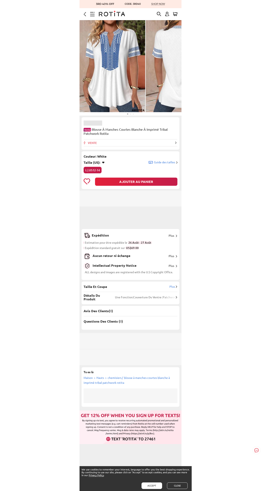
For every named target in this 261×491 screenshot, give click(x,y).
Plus (171, 235)
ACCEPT (151, 485)
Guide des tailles (164, 162)
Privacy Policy (96, 475)
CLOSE (177, 485)
